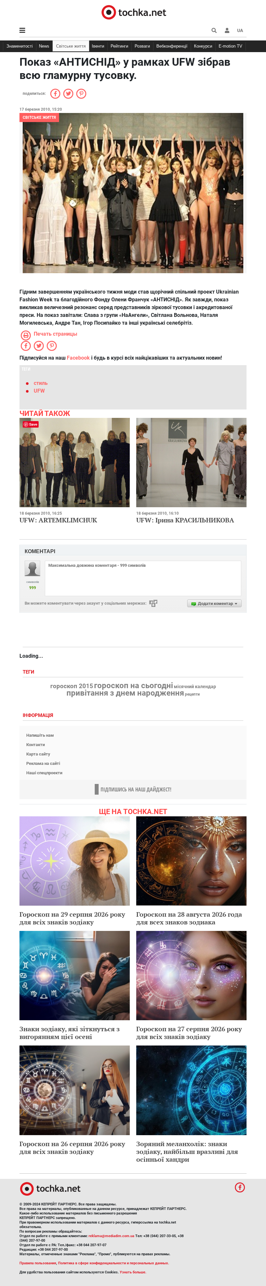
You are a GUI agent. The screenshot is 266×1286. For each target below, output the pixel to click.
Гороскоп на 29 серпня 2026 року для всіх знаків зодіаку (72, 918)
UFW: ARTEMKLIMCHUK (58, 520)
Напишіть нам (40, 735)
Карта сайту (38, 754)
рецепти (192, 694)
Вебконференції (171, 46)
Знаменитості (19, 46)
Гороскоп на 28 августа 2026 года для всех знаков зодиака (189, 918)
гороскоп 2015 (71, 686)
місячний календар (195, 687)
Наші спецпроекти (44, 772)
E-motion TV (230, 46)
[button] (227, 30)
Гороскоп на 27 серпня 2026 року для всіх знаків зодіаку (189, 1032)
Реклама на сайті (43, 763)
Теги (29, 672)
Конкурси (203, 46)
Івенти (98, 46)
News (44, 46)
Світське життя (71, 46)
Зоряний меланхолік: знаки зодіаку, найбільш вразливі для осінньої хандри (187, 1151)
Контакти (35, 744)
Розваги (142, 46)
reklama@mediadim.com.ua (111, 1236)
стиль (41, 383)
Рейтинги (119, 46)
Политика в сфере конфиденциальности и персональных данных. (113, 1263)
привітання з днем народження (125, 693)
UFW (39, 391)
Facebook (78, 358)
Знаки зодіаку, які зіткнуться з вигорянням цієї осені (69, 1032)
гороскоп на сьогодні (133, 685)
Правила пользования (37, 1263)
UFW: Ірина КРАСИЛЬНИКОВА (185, 520)
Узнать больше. (133, 1272)
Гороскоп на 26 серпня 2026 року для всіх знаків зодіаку (72, 1147)
